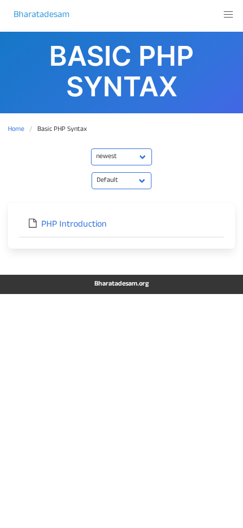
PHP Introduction (74, 225)
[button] (228, 14)
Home (16, 130)
